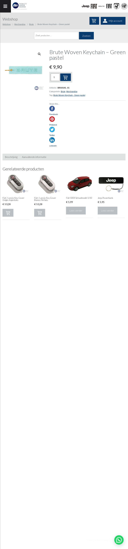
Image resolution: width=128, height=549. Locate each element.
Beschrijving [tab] (11, 156)
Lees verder (75, 210)
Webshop (6, 24)
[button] (119, 540)
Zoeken (86, 35)
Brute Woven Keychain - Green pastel (69, 95)
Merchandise (19, 24)
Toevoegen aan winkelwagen (65, 77)
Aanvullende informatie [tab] (34, 156)
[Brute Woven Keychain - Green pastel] (23, 70)
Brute (31, 24)
